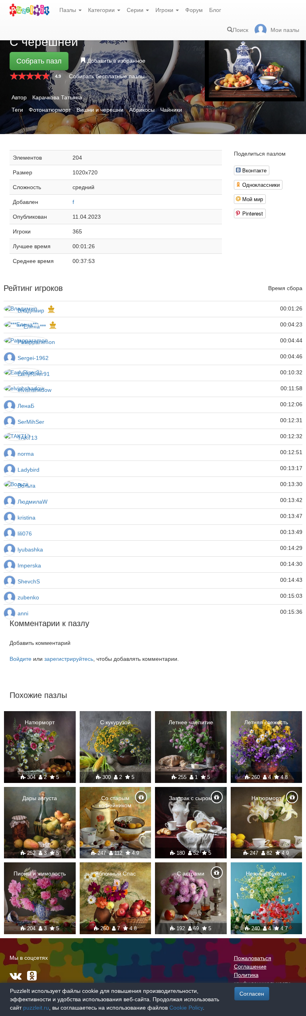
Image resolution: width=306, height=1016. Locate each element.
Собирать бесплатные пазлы (107, 76)
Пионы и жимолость (40, 873)
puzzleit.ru (36, 1007)
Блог (215, 10)
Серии (136, 10)
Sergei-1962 (33, 358)
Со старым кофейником (115, 801)
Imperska (29, 565)
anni (23, 613)
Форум (194, 10)
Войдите (20, 659)
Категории (102, 10)
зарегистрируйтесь (68, 659)
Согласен (251, 993)
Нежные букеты (266, 873)
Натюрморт (40, 722)
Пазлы (68, 10)
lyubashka (30, 549)
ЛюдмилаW (32, 501)
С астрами (190, 873)
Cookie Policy (186, 1007)
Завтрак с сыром (190, 798)
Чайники (171, 110)
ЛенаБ (26, 406)
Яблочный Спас (115, 873)
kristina (26, 517)
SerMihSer (31, 422)
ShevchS (29, 581)
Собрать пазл (39, 61)
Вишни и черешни (100, 110)
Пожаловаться (252, 958)
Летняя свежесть (266, 722)
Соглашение (250, 966)
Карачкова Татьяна (57, 97)
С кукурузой (115, 722)
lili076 (25, 533)
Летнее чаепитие (191, 722)
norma (26, 454)
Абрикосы (142, 110)
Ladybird (28, 469)
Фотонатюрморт (50, 110)
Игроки (165, 10)
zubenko (28, 597)
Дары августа (39, 798)
